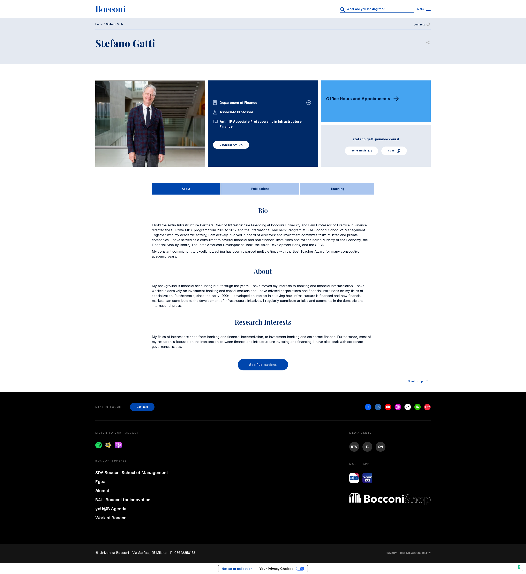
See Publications (263, 365)
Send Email (359, 150)
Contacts (419, 24)
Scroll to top (415, 381)
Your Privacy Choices (276, 569)
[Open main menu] (428, 9)
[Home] (110, 9)
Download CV (229, 144)
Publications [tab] (260, 188)
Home (99, 24)
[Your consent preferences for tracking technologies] (519, 567)
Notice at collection (237, 569)
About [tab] (186, 188)
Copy (391, 150)
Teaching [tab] (337, 188)
